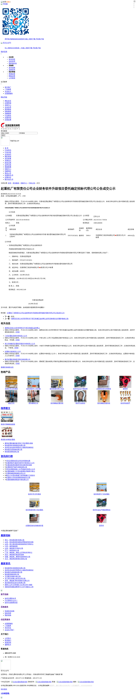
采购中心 (8, 105)
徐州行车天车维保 (11, 389)
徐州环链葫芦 (125, 403)
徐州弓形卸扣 (80, 403)
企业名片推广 (9, 630)
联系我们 (8, 640)
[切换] (8, 2)
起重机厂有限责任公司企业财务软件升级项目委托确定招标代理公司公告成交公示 (36, 313)
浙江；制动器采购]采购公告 (14, 540)
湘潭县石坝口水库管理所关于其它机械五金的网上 (22, 328)
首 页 (6, 148)
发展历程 (8, 642)
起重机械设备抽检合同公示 (15, 473)
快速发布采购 (9, 611)
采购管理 (12, 70)
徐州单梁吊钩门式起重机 (34, 510)
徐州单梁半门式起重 (33, 389)
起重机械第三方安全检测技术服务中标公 (20, 471)
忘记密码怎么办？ (11, 600)
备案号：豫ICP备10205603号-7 (60, 685)
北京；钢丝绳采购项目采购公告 (16, 559)
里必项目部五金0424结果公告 (15, 582)
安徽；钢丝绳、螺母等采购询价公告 (17, 556)
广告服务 (8, 89)
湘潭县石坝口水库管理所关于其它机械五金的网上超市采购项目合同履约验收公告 (39, 318)
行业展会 (8, 115)
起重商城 (8, 103)
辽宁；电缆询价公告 (12, 550)
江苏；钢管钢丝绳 (11, 546)
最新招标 (5, 535)
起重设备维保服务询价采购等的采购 (19, 465)
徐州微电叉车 (33, 403)
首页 (9, 183)
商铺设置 (12, 74)
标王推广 (8, 87)
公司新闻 (12, 78)
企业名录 (8, 107)
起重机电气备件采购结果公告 (16, 467)
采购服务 (4, 607)
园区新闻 (8, 156)
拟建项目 (8, 171)
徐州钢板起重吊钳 (57, 403)
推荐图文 (5, 408)
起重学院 (8, 117)
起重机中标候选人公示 (13, 351)
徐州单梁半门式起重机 (102, 494)
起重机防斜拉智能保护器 (34, 525)
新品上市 (8, 173)
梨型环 (125, 389)
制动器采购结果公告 (12, 451)
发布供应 (12, 59)
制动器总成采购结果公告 (13, 449)
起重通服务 (9, 93)
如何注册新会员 (10, 598)
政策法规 (8, 163)
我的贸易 (4, 51)
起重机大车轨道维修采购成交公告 (18, 477)
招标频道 (8, 111)
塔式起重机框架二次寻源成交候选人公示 (20, 469)
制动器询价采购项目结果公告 (15, 445)
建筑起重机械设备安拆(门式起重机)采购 (19, 443)
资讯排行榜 (7, 456)
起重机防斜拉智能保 (104, 389)
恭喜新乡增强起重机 (8, 439)
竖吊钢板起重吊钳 (103, 403)
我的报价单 (13, 63)
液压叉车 (11, 403)
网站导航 (4, 97)
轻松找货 (8, 613)
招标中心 (8, 169)
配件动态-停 (9, 179)
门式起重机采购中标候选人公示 (16, 336)
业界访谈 (8, 165)
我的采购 (8, 615)
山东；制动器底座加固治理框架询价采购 (19, 542)
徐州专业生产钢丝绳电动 (101, 510)
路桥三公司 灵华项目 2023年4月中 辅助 (18, 585)
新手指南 (4, 594)
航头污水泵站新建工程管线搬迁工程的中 (20, 475)
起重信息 (8, 177)
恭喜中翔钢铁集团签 (8, 424)
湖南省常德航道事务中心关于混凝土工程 (19, 587)
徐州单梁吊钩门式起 (57, 389)
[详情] (18, 332)
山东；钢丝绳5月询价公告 (14, 548)
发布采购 (12, 67)
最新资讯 (5, 563)
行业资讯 (8, 150)
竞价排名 (8, 628)
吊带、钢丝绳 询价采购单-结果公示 (17, 580)
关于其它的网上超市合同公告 (15, 578)
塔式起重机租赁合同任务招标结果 (18, 461)
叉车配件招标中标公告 (13, 576)
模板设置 (12, 76)
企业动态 (8, 154)
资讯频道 (16, 183)
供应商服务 (5, 619)
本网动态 (8, 160)
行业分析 (8, 152)
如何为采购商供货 (11, 602)
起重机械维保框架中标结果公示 (17, 479)
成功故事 (8, 158)
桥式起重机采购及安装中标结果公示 (17, 359)
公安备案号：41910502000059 (81, 685)
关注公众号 (21, 45)
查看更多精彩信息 (7, 367)
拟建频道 (8, 113)
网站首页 (8, 101)
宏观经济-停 (9, 175)
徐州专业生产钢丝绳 (80, 389)
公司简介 (8, 638)
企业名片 (8, 91)
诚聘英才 (8, 644)
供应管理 (12, 61)
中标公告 (32, 183)
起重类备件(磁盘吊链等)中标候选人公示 (20, 463)
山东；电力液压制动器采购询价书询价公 (19, 544)
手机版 (23, 21)
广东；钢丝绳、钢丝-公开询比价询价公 (18, 552)
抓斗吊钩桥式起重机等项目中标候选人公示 (20, 343)
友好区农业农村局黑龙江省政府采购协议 (19, 447)
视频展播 (8, 167)
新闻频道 (8, 109)
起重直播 (8, 120)
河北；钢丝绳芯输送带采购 (14, 554)
